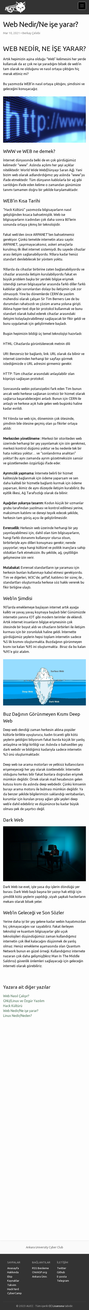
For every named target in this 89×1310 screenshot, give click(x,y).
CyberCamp (14, 1293)
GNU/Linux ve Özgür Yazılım (23, 1001)
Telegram (63, 1280)
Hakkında (13, 1272)
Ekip (9, 1276)
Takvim (11, 1285)
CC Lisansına (56, 1306)
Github (61, 1272)
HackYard (13, 1289)
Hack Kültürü (12, 1006)
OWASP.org (39, 1272)
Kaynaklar (13, 1280)
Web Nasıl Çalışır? (16, 996)
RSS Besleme (40, 1268)
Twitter (61, 1268)
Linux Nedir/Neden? (17, 1015)
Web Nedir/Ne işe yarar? (20, 1011)
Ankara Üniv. (39, 1276)
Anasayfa (13, 1268)
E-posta (62, 1276)
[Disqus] (44, 1075)
